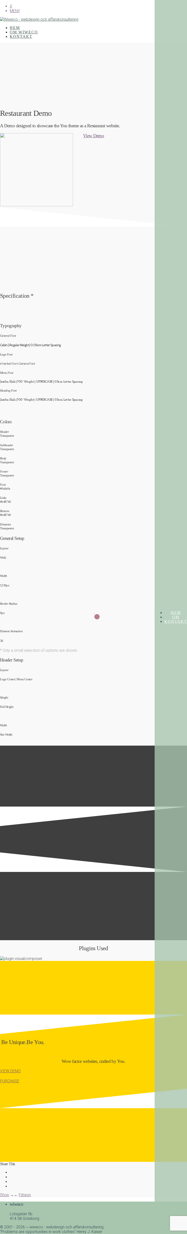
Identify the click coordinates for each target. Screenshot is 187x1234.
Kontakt (175, 621)
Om (175, 617)
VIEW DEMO (10, 1071)
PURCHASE (9, 1081)
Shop (4, 1195)
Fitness (25, 1195)
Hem (176, 613)
